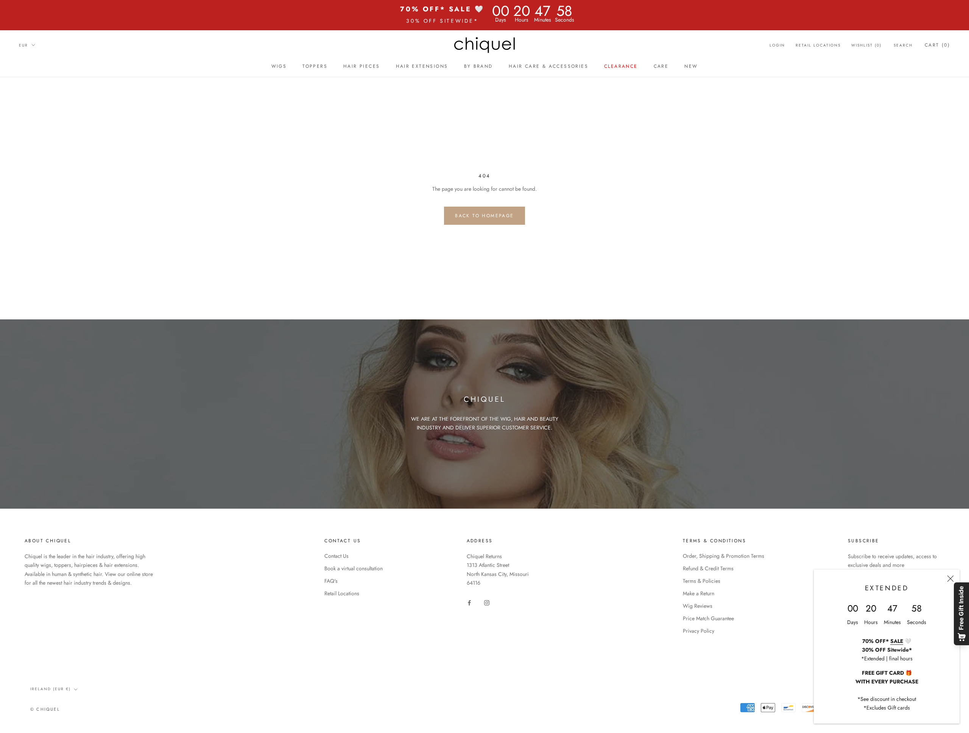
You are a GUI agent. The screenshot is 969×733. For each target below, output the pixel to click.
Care (661, 66)
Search (903, 45)
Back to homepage (484, 215)
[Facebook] (469, 602)
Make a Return (698, 593)
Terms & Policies (701, 581)
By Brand (478, 66)
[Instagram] (486, 602)
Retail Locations (818, 45)
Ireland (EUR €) (50, 689)
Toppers (314, 66)
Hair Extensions (422, 66)
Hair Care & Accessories (548, 66)
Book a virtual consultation (353, 568)
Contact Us (336, 556)
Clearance (621, 66)
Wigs (279, 66)
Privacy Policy (698, 631)
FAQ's (331, 581)
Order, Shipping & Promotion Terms (723, 556)
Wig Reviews (697, 606)
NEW (691, 66)
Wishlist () (866, 45)
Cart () (937, 45)
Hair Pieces (361, 66)
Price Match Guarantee (708, 618)
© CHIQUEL (45, 709)
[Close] (950, 578)
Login (777, 45)
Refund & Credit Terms (708, 568)
